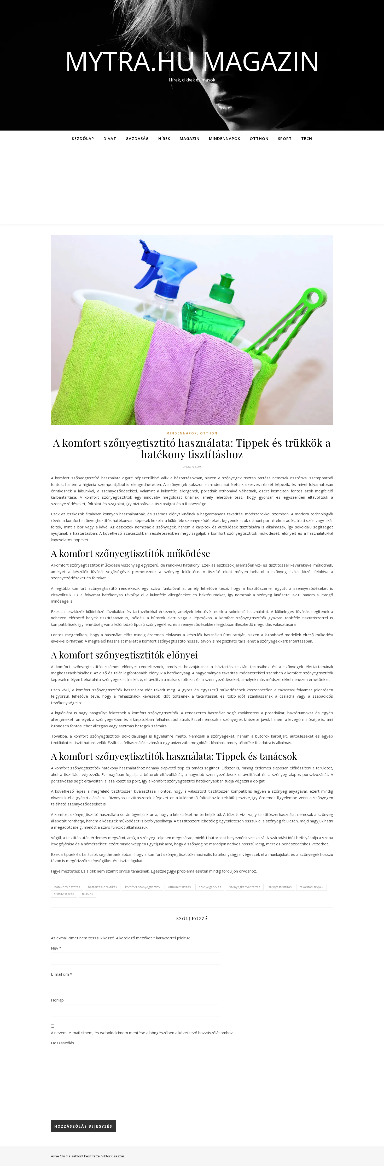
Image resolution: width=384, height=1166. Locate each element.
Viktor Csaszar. (113, 1156)
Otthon (259, 138)
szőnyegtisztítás (280, 887)
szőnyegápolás (210, 887)
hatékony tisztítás (67, 887)
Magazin (190, 138)
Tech (306, 138)
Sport (285, 138)
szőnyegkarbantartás (244, 887)
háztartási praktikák (102, 887)
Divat (109, 138)
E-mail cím (61, 974)
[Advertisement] (192, 185)
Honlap (57, 1000)
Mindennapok (224, 138)
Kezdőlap (83, 138)
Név (56, 948)
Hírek (164, 138)
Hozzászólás (62, 1042)
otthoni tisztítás (179, 887)
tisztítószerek (64, 894)
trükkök (87, 894)
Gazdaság (137, 138)
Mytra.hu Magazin (192, 61)
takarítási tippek (311, 887)
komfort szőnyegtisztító (142, 887)
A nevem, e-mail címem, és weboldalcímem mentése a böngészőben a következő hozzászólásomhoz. (142, 1032)
